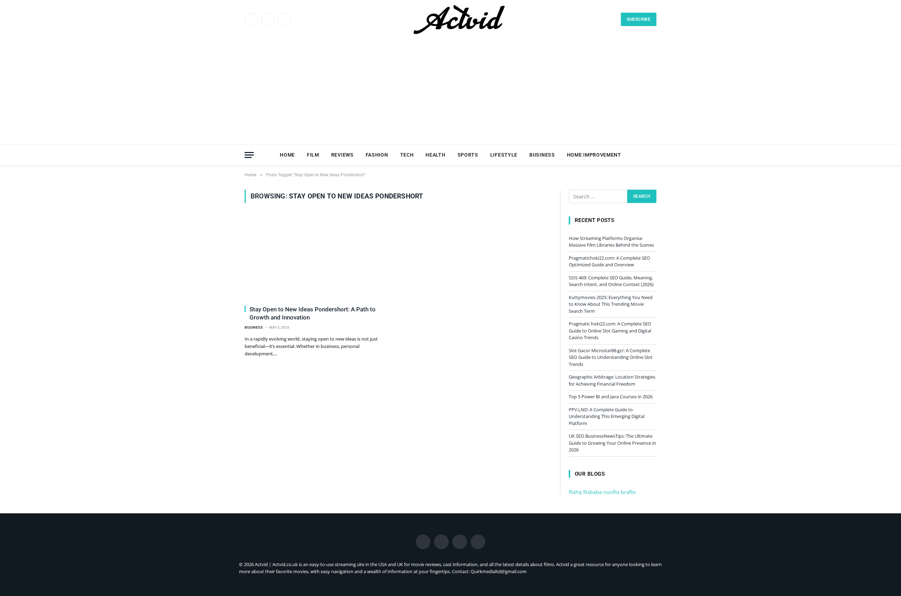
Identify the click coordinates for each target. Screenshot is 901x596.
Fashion (377, 155)
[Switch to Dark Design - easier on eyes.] (642, 155)
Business (542, 155)
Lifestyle (503, 155)
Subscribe (638, 19)
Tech (407, 155)
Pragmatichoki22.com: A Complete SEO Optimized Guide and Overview (609, 261)
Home (287, 155)
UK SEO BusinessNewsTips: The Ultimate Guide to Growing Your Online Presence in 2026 (612, 443)
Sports (468, 155)
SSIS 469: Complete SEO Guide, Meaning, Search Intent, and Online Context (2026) (611, 281)
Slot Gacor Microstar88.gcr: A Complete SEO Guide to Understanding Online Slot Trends (611, 357)
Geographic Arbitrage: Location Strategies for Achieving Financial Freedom (612, 380)
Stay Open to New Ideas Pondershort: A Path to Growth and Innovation (313, 313)
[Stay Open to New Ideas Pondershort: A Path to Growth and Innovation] (318, 258)
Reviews (342, 155)
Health (435, 155)
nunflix (611, 492)
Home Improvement (594, 155)
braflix (628, 492)
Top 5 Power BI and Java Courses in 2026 (611, 396)
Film (313, 155)
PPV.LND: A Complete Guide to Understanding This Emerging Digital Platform (606, 416)
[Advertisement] (450, 91)
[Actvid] (459, 19)
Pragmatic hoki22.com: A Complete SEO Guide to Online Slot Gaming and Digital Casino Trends (610, 331)
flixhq (575, 492)
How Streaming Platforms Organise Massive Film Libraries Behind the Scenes (611, 241)
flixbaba (592, 492)
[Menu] (249, 155)
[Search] (653, 155)
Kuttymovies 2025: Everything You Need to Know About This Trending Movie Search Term (611, 304)
